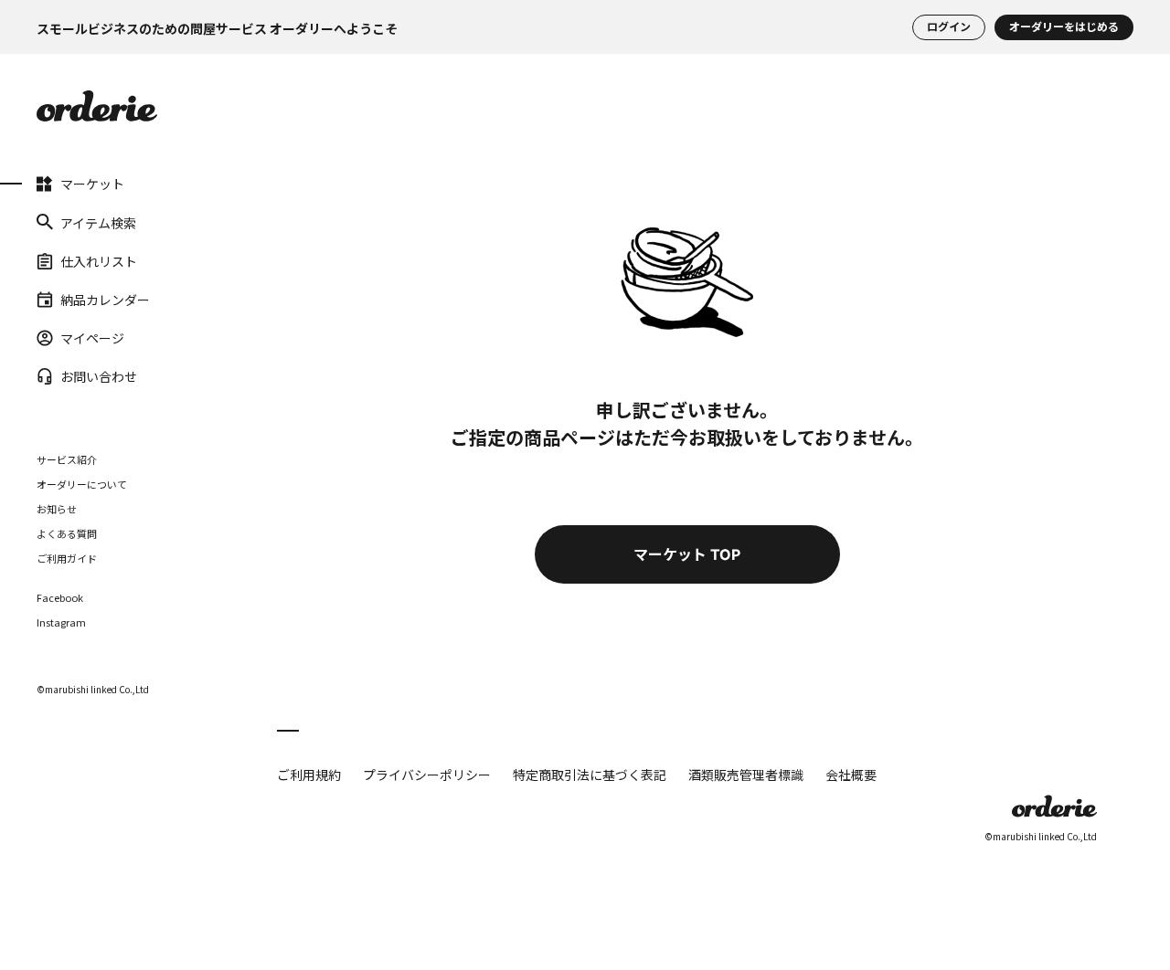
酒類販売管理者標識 (745, 774)
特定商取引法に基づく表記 (589, 774)
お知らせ (57, 508)
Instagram (61, 622)
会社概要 (851, 774)
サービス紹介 (67, 458)
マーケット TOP (686, 554)
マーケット (92, 183)
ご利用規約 (309, 774)
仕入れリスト (98, 260)
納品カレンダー (105, 299)
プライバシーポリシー (427, 774)
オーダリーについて (82, 483)
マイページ (92, 338)
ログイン (949, 27)
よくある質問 (67, 532)
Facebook (60, 597)
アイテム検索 (98, 222)
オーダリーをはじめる (1064, 27)
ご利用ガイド (67, 557)
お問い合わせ (98, 376)
